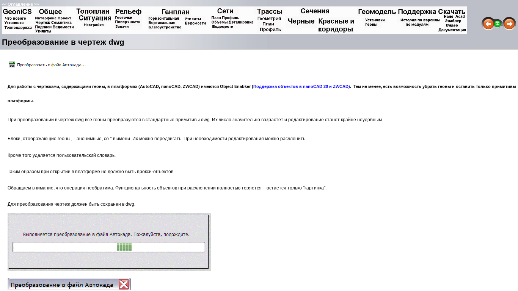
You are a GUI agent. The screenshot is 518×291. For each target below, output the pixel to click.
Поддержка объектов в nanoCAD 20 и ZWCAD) (301, 86)
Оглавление (20, 4)
